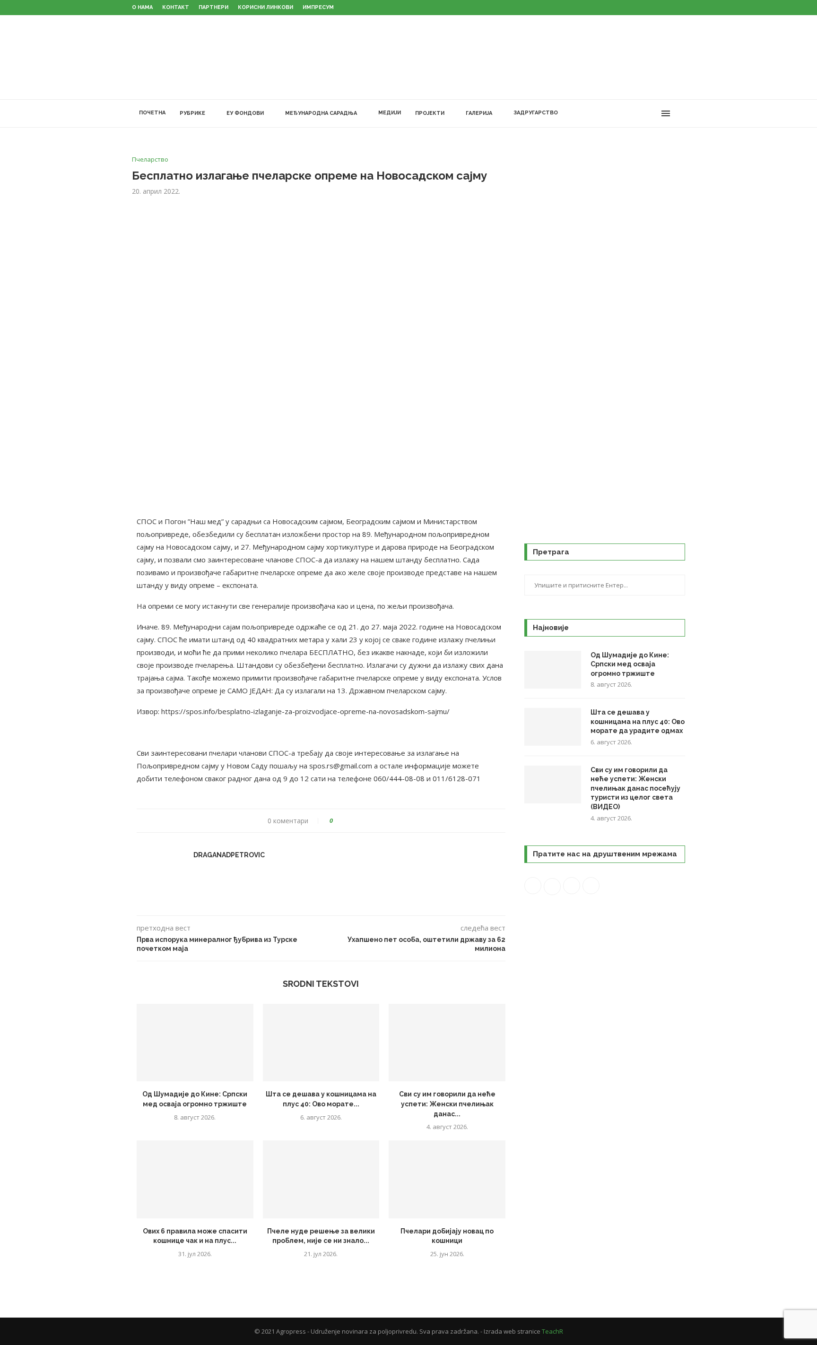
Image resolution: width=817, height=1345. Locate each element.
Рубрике (192, 113)
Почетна (152, 113)
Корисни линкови (265, 7)
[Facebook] (613, 113)
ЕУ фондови (245, 113)
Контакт (175, 7)
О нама (142, 7)
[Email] (652, 113)
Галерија (479, 113)
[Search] (680, 113)
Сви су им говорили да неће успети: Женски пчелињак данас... (447, 1103)
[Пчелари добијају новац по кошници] (447, 1179)
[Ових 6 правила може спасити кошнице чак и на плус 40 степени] (195, 1179)
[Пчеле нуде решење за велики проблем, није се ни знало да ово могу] (321, 1179)
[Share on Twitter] (357, 820)
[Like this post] (337, 820)
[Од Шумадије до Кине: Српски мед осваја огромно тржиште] (195, 1042)
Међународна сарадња (321, 113)
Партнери (213, 7)
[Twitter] (623, 113)
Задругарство (535, 113)
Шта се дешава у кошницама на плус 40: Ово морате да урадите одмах (638, 721)
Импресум (318, 7)
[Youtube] (642, 113)
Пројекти (429, 113)
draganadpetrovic (229, 855)
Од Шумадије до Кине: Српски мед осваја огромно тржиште (630, 664)
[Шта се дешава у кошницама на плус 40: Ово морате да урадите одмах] (321, 1042)
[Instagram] (632, 113)
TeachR (552, 1331)
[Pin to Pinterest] (366, 820)
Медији (389, 113)
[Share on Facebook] (348, 820)
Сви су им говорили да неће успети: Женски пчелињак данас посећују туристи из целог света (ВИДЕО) (635, 788)
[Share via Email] (375, 820)
